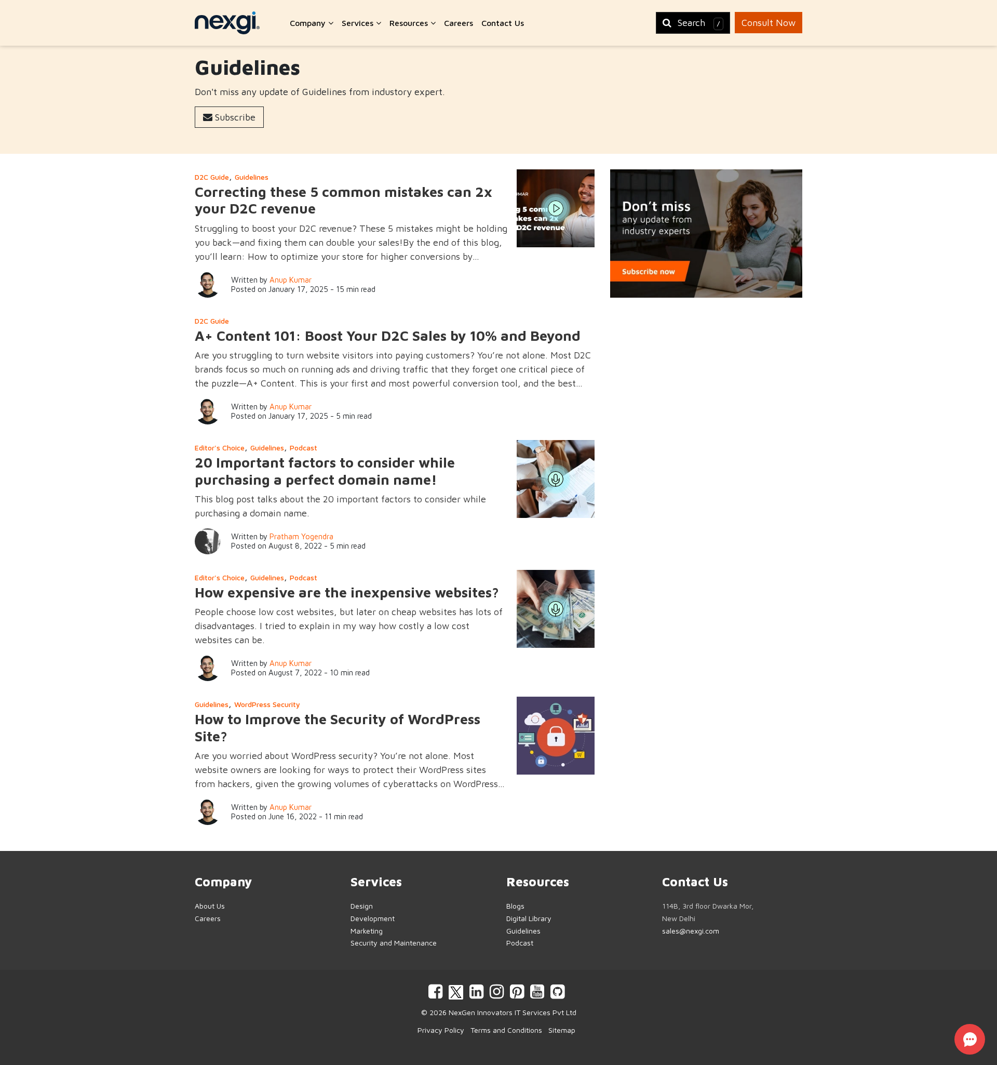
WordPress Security (267, 704)
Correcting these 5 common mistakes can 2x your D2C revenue (343, 200)
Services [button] (359, 23)
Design (362, 905)
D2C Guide (212, 176)
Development (373, 918)
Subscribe (233, 117)
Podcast (303, 447)
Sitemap (561, 1030)
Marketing (367, 930)
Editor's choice (220, 447)
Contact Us (502, 23)
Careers (458, 23)
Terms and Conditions (506, 1030)
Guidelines (251, 176)
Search (699, 22)
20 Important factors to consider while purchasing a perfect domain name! (325, 470)
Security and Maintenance (394, 942)
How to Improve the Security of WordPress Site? (337, 727)
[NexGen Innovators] (227, 23)
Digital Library (528, 918)
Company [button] (309, 23)
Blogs (515, 905)
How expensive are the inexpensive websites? (347, 592)
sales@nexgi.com (690, 930)
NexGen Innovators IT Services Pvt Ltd (512, 1012)
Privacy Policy (440, 1030)
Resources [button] (409, 23)
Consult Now (769, 22)
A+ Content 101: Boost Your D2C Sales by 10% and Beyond (388, 335)
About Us (210, 905)
